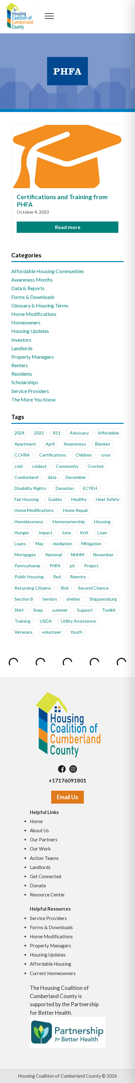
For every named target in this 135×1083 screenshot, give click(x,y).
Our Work (40, 848)
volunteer (51, 632)
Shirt (19, 610)
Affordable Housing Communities (47, 271)
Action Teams (44, 858)
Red (57, 576)
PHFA (55, 565)
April (50, 443)
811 (57, 432)
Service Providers (30, 391)
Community (67, 466)
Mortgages (25, 554)
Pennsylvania (27, 565)
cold (18, 466)
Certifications (52, 454)
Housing (102, 521)
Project (91, 565)
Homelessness (28, 521)
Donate (38, 885)
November (103, 554)
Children (83, 454)
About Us (39, 830)
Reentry (78, 576)
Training (22, 621)
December (76, 477)
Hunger (21, 532)
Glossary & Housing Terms (39, 305)
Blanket (102, 443)
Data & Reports (28, 288)
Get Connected (45, 876)
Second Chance (93, 588)
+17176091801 (67, 780)
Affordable (108, 432)
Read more (67, 227)
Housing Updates (30, 331)
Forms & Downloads (33, 297)
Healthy (79, 499)
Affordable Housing (50, 964)
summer (60, 610)
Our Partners (43, 839)
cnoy (106, 454)
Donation (65, 488)
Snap (38, 610)
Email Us (67, 797)
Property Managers (32, 357)
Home (36, 821)
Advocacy (79, 432)
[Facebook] (62, 769)
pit (72, 565)
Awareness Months (32, 280)
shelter (73, 599)
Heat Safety (107, 499)
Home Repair (75, 510)
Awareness (75, 443)
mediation (62, 543)
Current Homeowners (53, 973)
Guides (55, 499)
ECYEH (90, 488)
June (66, 532)
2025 (39, 432)
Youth (76, 632)
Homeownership (69, 521)
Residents (21, 374)
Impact (45, 532)
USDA (46, 621)
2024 (19, 432)
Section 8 (23, 599)
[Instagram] (73, 769)
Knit (84, 532)
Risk (65, 588)
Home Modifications (34, 314)
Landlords (22, 348)
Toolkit (109, 610)
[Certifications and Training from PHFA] (68, 156)
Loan (102, 532)
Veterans (23, 632)
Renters (19, 365)
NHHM (77, 554)
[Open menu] (49, 16)
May (39, 543)
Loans (20, 543)
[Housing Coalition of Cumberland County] (67, 724)
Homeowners (25, 322)
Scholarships (24, 382)
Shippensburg (103, 599)
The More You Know (33, 399)
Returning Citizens (32, 588)
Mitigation (91, 543)
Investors (21, 340)
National (54, 554)
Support (85, 610)
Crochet (96, 466)
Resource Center (47, 894)
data (52, 477)
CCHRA (22, 454)
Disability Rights (30, 488)
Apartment (25, 443)
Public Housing (29, 576)
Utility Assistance (78, 621)
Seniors (49, 599)
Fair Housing (26, 499)
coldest (39, 466)
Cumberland (26, 477)
